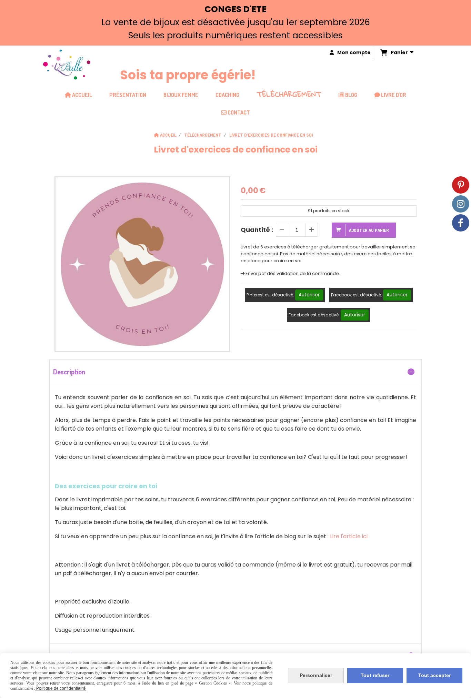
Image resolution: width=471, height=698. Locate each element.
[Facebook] (460, 223)
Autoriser (309, 295)
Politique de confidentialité (60, 688)
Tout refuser (375, 675)
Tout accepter (434, 675)
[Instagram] (460, 204)
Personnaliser (316, 675)
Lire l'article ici (349, 536)
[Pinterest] (460, 185)
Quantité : (257, 229)
